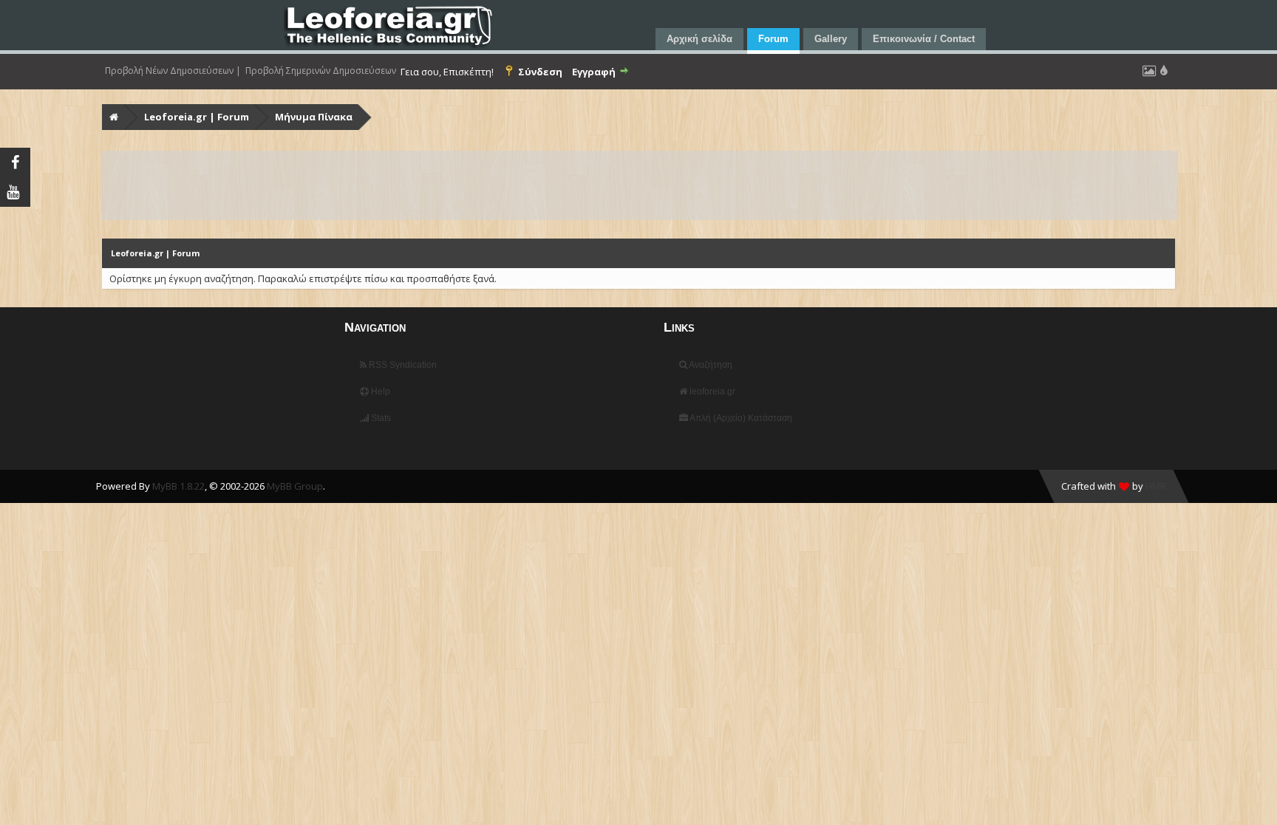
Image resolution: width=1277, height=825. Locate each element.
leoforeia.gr (711, 391)
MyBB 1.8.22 (178, 486)
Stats (380, 418)
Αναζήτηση (709, 365)
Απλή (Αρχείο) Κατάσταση (740, 418)
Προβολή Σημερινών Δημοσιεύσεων (320, 71)
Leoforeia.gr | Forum (196, 116)
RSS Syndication (402, 365)
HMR (1155, 486)
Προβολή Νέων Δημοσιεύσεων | (173, 71)
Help (379, 391)
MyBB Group (295, 486)
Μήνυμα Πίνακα (314, 116)
